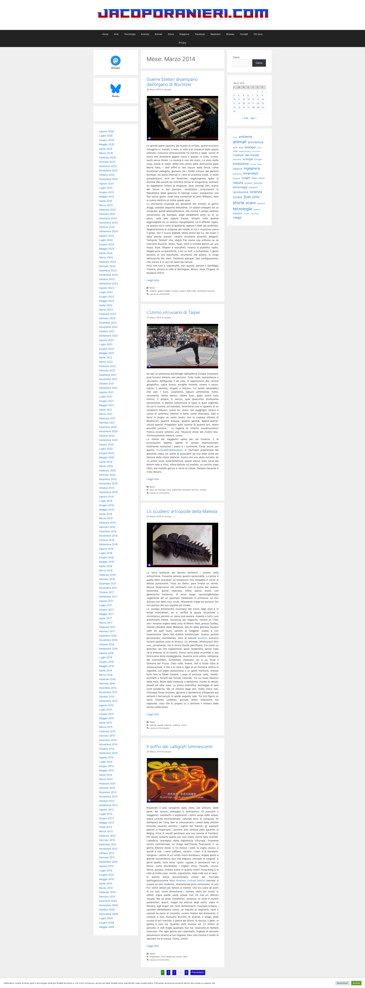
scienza (176, 725)
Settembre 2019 (108, 492)
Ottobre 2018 (106, 540)
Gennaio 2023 (107, 318)
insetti (160, 725)
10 (234, 99)
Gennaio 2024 (107, 266)
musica (175, 291)
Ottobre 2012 (106, 853)
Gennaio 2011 (107, 857)
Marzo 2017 (105, 622)
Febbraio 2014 (107, 783)
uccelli (246, 214)
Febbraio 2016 (107, 679)
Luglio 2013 (105, 814)
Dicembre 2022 (108, 322)
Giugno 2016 (106, 661)
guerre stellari (164, 291)
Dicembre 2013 (107, 792)
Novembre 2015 (108, 692)
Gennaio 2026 (107, 161)
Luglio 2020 (106, 448)
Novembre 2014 (108, 744)
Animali (158, 34)
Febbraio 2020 (107, 470)
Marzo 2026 (106, 153)
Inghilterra (237, 174)
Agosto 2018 (106, 548)
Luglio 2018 (105, 553)
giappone (237, 168)
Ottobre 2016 (106, 644)
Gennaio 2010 (107, 896)
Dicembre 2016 (107, 635)
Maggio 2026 (106, 144)
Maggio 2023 (106, 300)
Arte (116, 34)
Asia (241, 147)
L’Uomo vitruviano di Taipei (173, 312)
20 (249, 103)
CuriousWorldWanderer (169, 450)
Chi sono (258, 34)
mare (254, 178)
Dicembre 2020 (108, 427)
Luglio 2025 (105, 187)
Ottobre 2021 (106, 383)
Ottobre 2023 (107, 279)
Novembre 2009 (108, 905)
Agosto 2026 (106, 131)
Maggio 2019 (106, 509)
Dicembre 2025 (108, 166)
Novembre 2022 (108, 327)
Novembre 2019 (108, 483)
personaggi (240, 187)
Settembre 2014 (108, 753)
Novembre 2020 (108, 431)
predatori (253, 187)
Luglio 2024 (106, 240)
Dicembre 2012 (107, 844)
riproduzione (240, 192)
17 (234, 103)
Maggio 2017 (106, 614)
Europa (258, 159)
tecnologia (242, 208)
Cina (168, 490)
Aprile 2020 (105, 461)
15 (258, 99)
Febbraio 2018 (107, 574)
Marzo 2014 (106, 779)
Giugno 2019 (106, 505)
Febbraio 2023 (107, 314)
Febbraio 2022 (107, 366)
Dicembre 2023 (108, 270)
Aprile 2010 (105, 883)
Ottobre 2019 (106, 488)
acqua (235, 137)
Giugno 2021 (106, 401)
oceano (248, 183)
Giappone (184, 34)
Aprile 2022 (105, 357)
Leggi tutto (153, 280)
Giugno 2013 (106, 818)
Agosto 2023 (106, 288)
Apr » (253, 118)
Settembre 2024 (108, 231)
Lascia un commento (160, 294)
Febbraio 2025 (107, 209)
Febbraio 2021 (107, 418)
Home (105, 34)
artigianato (155, 956)
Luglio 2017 (105, 605)
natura (238, 183)
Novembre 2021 (108, 379)
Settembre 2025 (108, 179)
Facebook (200, 34)
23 (263, 103)
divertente (237, 159)
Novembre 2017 (108, 587)
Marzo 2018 (105, 570)
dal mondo (252, 155)
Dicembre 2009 (108, 900)
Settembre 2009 (108, 914)
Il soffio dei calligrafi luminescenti (180, 746)
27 (249, 107)
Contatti (244, 34)
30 (263, 107)
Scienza (145, 34)
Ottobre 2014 (106, 748)
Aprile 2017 (105, 618)
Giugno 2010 (106, 874)
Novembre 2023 (108, 274)
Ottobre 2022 (106, 331)
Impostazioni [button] (342, 983)
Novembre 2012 (108, 848)
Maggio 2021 (106, 405)
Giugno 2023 (106, 296)
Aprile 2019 (105, 514)
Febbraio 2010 (107, 892)
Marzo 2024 (106, 257)
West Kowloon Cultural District (187, 880)
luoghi (246, 178)
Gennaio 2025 (107, 214)
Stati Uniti (191, 291)
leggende (236, 178)
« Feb (245, 118)
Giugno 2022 (106, 348)
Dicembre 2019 (107, 479)
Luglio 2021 (105, 396)
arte (151, 490)
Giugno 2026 (106, 140)
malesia (167, 725)
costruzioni (256, 151)
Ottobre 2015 (106, 696)
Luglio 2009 (106, 918)
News (152, 288)
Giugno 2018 (106, 557)
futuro (259, 164)
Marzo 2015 (105, 727)
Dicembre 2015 (107, 688)
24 (234, 107)
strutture (261, 203)
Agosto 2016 (106, 653)
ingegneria (252, 168)
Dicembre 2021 (107, 374)
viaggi (237, 217)
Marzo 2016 (106, 674)
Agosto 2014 (106, 757)
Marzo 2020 (106, 466)
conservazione (245, 151)
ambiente (245, 136)
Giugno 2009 (106, 922)
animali (153, 725)
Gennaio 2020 (107, 474)
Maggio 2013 (106, 822)
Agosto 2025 (106, 183)
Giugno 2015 (106, 714)
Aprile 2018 (105, 566)
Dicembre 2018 (107, 531)
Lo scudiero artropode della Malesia (182, 511)
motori (261, 178)
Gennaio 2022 (107, 370)
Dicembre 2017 (107, 583)
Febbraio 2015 (107, 731)
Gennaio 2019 (107, 527)
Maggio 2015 (106, 718)
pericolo (258, 183)
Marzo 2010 (106, 888)
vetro (185, 956)
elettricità (170, 956)
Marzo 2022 (106, 361)
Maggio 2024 (106, 248)
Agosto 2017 (106, 601)
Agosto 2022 (106, 340)
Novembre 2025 (108, 170)
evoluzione (241, 163)
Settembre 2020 (108, 440)
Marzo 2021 (105, 414)
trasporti (237, 213)
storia (183, 725)
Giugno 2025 (106, 192)
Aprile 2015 (105, 722)
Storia (171, 34)
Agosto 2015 (106, 705)
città (235, 151)
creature (238, 155)
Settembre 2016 (108, 648)
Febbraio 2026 (107, 157)
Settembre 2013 (108, 805)
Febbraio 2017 (107, 627)
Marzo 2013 (106, 831)
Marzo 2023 (106, 309)
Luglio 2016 (105, 657)
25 (239, 107)
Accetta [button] (356, 983)
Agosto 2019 (106, 496)
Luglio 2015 (105, 709)
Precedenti (198, 972)
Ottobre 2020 (107, 435)
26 (244, 107)
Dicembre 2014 (107, 740)
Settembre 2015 (108, 700)
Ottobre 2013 (106, 801)
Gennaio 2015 (107, 735)
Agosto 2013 (106, 809)
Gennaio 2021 (107, 422)
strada (203, 490)
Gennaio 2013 (107, 840)
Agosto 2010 (106, 866)
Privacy (182, 42)
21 (253, 103)
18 (239, 103)
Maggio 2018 (106, 561)
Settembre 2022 (108, 335)
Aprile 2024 (105, 253)
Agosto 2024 (106, 235)
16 (263, 99)
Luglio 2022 (105, 344)
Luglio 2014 (105, 761)
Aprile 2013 (105, 827)
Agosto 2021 (106, 392)
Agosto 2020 (106, 444)
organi (182, 291)
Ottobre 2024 (107, 227)
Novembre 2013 (108, 796)
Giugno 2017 (106, 609)
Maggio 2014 (106, 770)
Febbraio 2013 (107, 835)
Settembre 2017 (108, 596)
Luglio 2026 (106, 135)
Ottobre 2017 (106, 592)
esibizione (176, 490)
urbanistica (255, 214)
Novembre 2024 (108, 222)
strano (251, 203)
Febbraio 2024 (107, 261)
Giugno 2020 (106, 453)
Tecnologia (129, 34)
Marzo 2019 (106, 518)
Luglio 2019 (105, 500)
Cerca (236, 57)
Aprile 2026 (105, 148)
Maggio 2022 (106, 353)
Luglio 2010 (105, 870)
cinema (153, 291)
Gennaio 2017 (107, 631)
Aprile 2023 (105, 305)
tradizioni (256, 209)
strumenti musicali (205, 291)
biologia (250, 147)
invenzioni (250, 173)
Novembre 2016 (108, 640)
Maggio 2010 (106, 879)
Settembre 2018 (108, 544)
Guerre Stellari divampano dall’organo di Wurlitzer (172, 82)
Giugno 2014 (106, 766)
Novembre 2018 (108, 535)
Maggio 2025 (106, 196)
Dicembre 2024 (108, 218)
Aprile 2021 (105, 409)
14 (253, 99)
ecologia (248, 159)
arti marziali (159, 490)
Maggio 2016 (106, 666)
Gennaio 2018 (107, 579)
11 (239, 99)
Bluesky (230, 34)
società (237, 197)
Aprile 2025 (105, 201)
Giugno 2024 (106, 244)
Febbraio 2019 (107, 522)
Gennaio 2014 (107, 787)
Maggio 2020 (106, 457)
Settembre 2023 (108, 283)
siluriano (202, 638)
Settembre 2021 (108, 387)
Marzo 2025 (106, 205)
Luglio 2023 (106, 292)
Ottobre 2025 (106, 174)
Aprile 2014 (105, 774)
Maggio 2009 (106, 927)
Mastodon (216, 34)
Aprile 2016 (105, 670)
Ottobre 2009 (107, 909)
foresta (253, 164)
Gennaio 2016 (107, 683)
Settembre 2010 (108, 861)
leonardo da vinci (190, 490)
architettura (255, 142)
